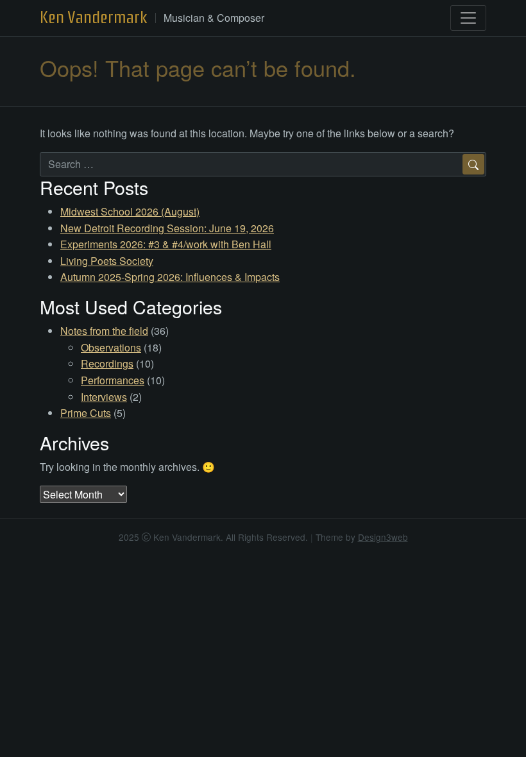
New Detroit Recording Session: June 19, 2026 (167, 228)
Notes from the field (104, 330)
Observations (111, 347)
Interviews (104, 396)
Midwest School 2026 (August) (129, 211)
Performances (112, 380)
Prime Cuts (85, 412)
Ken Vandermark (94, 17)
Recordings (107, 363)
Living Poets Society (106, 260)
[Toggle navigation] (468, 18)
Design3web (383, 537)
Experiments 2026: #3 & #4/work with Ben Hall (165, 244)
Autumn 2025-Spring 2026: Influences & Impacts (170, 276)
